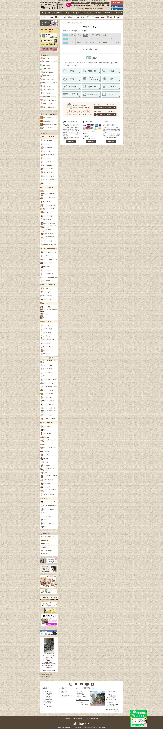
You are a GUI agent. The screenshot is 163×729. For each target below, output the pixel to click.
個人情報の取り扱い (93, 718)
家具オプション (46, 533)
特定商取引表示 (79, 718)
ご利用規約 (67, 718)
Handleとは (80, 693)
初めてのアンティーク (82, 696)
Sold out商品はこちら (45, 676)
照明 (84, 17)
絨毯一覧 (44, 303)
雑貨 (104, 17)
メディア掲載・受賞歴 (82, 704)
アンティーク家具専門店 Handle (85, 688)
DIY (44, 704)
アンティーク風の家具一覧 (48, 248)
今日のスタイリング (79, 23)
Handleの (48, 121)
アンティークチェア (48, 17)
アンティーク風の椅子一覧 (48, 284)
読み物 (90, 13)
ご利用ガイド (109, 13)
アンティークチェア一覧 (48, 136)
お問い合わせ (119, 13)
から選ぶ (47, 58)
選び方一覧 (45, 55)
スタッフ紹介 (80, 702)
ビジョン (79, 691)
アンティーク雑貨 (74, 17)
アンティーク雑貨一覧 (47, 358)
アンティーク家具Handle (68, 23)
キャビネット (49, 696)
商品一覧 (45, 134)
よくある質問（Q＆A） (66, 695)
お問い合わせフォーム (114, 709)
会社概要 (98, 13)
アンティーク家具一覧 (47, 187)
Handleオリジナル (50, 127)
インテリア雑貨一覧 (47, 422)
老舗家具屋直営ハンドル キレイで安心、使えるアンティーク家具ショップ (52, 6)
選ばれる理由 (80, 694)
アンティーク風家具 (94, 17)
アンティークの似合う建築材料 (50, 114)
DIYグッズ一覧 (46, 498)
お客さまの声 (63, 692)
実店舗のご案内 (110, 691)
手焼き (49, 117)
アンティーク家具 (61, 17)
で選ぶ (48, 72)
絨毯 (111, 17)
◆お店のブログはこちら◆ (49, 670)
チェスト (48, 694)
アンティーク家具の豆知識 (46, 674)
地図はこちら (49, 667)
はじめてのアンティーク (77, 13)
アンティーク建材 (48, 706)
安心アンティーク (60, 13)
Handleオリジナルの (49, 124)
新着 (49, 13)
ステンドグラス (47, 698)
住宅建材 (118, 17)
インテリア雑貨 (47, 703)
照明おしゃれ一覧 (46, 321)
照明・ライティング (48, 701)
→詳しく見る (117, 711)
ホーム (43, 13)
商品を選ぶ (45, 688)
